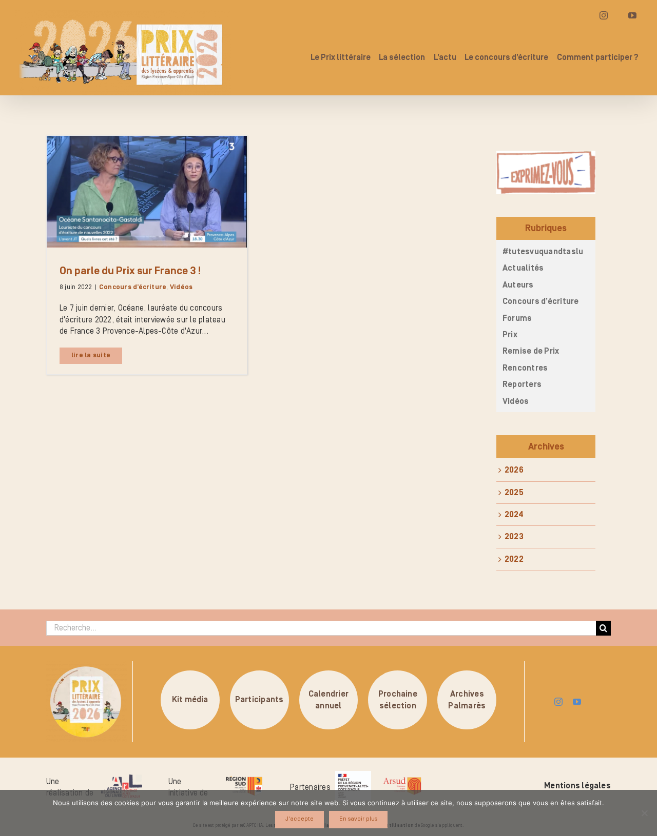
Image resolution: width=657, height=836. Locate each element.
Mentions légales (577, 785)
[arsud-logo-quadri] (402, 778)
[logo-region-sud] (243, 776)
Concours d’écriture (133, 287)
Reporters (522, 384)
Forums (517, 318)
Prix (510, 334)
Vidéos (181, 287)
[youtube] (577, 702)
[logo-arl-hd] (121, 778)
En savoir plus (358, 818)
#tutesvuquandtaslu (543, 251)
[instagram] (558, 702)
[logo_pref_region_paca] (353, 775)
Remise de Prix (531, 351)
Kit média (190, 700)
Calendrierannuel (328, 699)
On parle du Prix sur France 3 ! (130, 271)
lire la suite (90, 355)
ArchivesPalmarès (467, 699)
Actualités (523, 268)
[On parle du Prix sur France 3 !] (147, 192)
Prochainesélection (397, 699)
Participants (259, 700)
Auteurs (518, 285)
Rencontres (525, 368)
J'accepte (299, 818)
